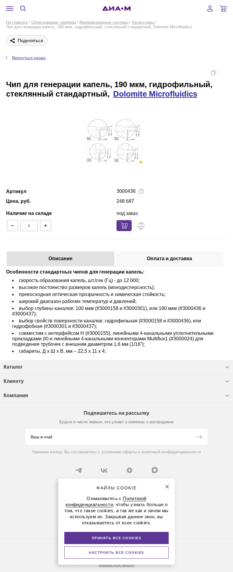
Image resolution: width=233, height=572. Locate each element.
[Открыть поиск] (23, 8)
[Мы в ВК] (104, 470)
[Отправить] (199, 437)
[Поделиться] (223, 73)
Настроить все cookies (116, 552)
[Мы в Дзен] (129, 470)
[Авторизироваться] (210, 8)
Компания (16, 395)
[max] (154, 470)
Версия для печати (116, 565)
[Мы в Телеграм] (78, 470)
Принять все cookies (116, 538)
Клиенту (14, 381)
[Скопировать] (213, 73)
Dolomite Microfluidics (155, 93)
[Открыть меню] (9, 8)
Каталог (13, 366)
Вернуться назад (29, 57)
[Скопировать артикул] (141, 191)
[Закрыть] (167, 486)
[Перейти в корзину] (223, 8)
